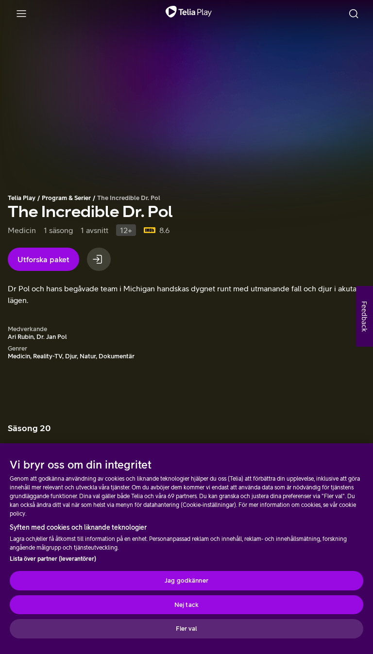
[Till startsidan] (189, 13)
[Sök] (353, 13)
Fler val (186, 628)
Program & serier (66, 197)
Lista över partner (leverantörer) (53, 558)
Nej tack (186, 604)
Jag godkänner (186, 580)
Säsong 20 (29, 428)
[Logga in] (99, 259)
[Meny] (21, 13)
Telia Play (21, 197)
